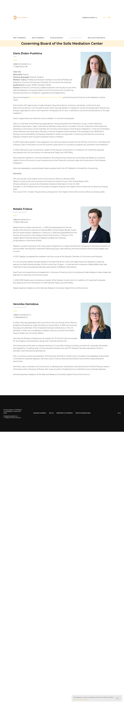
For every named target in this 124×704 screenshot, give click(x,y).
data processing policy (81, 699)
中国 (108, 17)
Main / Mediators (19, 38)
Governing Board (75, 38)
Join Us (51, 413)
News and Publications (96, 38)
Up (119, 413)
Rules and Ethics (56, 38)
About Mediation (38, 38)
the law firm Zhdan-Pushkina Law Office (46, 97)
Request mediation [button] (39, 413)
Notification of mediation (64, 413)
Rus (104, 17)
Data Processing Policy (83, 413)
